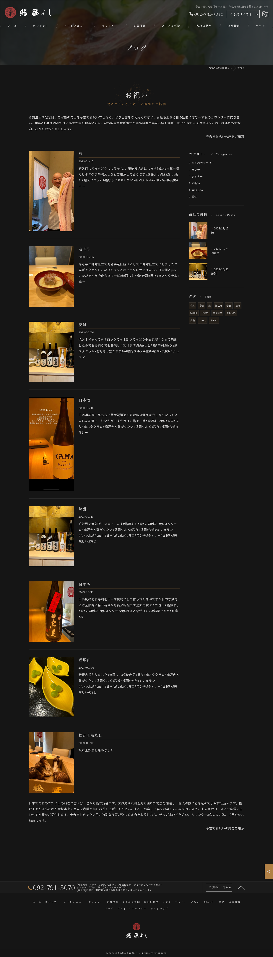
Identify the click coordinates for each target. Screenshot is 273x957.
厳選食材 (217, 312)
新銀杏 (84, 659)
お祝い (196, 183)
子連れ (205, 312)
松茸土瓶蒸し (90, 735)
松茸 (192, 305)
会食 (228, 305)
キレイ (213, 320)
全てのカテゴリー (203, 163)
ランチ (196, 169)
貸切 (194, 197)
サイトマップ (159, 908)
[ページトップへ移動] (241, 887)
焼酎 (82, 324)
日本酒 (84, 400)
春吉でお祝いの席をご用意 (225, 136)
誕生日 (218, 305)
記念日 (193, 312)
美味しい (197, 190)
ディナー (197, 176)
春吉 (201, 305)
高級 (192, 320)
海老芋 (84, 249)
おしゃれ (231, 312)
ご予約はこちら (241, 14)
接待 (237, 305)
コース (202, 320)
